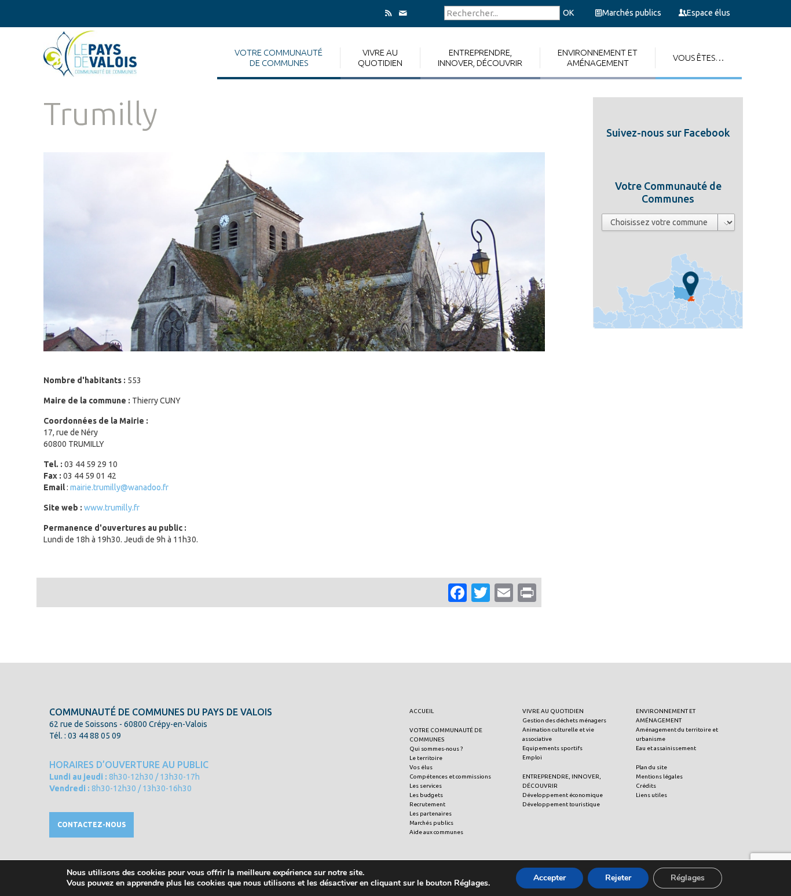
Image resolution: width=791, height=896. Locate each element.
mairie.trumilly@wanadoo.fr (119, 487)
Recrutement (427, 804)
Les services (425, 786)
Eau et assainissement (666, 748)
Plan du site (651, 767)
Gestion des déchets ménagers (564, 720)
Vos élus (421, 767)
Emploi (532, 757)
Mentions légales (659, 776)
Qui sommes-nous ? (436, 749)
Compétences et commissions (450, 776)
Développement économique (562, 795)
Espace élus (708, 12)
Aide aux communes (436, 832)
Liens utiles (651, 795)
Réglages (688, 877)
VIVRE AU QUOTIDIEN (553, 711)
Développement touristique (561, 804)
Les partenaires (430, 813)
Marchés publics (631, 12)
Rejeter (618, 877)
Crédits (646, 786)
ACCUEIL (421, 711)
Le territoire (425, 758)
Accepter (549, 877)
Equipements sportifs (552, 748)
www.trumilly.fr (112, 507)
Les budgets (426, 795)
